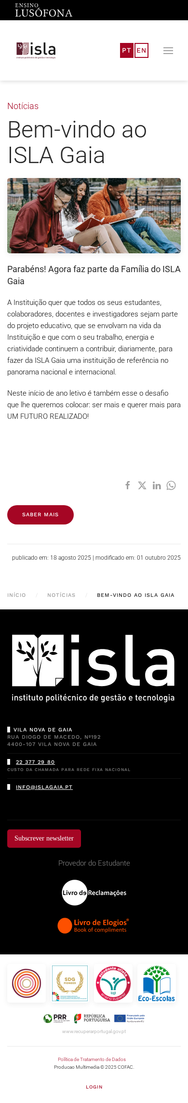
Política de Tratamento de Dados (92, 1059)
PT (127, 50)
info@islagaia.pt (44, 787)
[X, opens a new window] (142, 485)
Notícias (23, 106)
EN (141, 50)
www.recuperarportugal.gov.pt (94, 1031)
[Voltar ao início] (36, 50)
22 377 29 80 (35, 762)
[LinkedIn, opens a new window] (156, 485)
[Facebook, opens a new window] (128, 485)
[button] (168, 50)
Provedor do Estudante (94, 863)
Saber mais (40, 514)
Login (94, 1086)
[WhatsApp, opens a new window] (171, 485)
